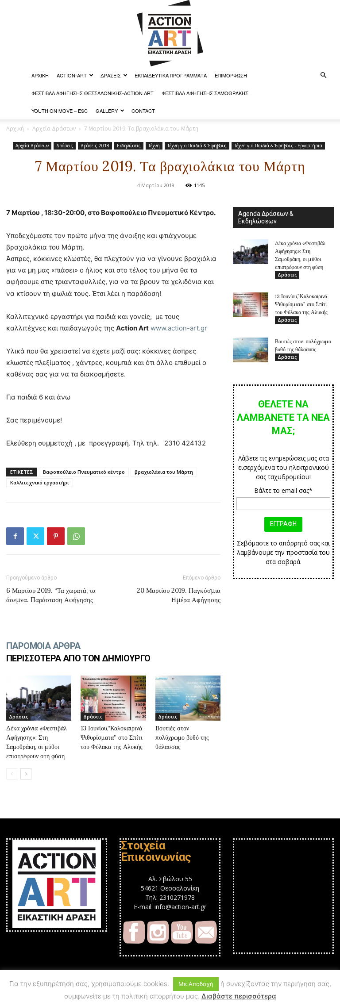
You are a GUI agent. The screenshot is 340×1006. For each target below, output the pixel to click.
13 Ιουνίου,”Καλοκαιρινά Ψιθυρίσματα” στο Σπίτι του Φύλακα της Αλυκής (112, 737)
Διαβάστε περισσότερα (238, 996)
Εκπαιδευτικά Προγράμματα (171, 75)
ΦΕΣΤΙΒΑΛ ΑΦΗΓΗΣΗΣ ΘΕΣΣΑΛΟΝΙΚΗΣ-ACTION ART (92, 92)
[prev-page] (11, 773)
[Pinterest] (56, 536)
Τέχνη (154, 145)
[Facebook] (15, 536)
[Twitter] (35, 536)
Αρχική (15, 128)
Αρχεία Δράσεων (54, 128)
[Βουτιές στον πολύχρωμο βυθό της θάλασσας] (187, 698)
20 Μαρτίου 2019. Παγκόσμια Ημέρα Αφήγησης (178, 595)
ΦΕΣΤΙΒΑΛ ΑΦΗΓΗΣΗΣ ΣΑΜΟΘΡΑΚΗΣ (205, 92)
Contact (143, 110)
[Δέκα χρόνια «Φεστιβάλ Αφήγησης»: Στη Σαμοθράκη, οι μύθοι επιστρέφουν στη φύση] (38, 698)
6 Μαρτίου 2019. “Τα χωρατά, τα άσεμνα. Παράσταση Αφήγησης (51, 595)
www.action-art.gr (179, 328)
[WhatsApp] (76, 536)
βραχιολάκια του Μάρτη (164, 471)
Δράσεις (110, 75)
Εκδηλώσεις (129, 145)
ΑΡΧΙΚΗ (40, 75)
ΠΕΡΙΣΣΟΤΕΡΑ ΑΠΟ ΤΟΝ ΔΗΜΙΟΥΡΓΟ (78, 658)
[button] (323, 75)
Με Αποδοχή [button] (195, 983)
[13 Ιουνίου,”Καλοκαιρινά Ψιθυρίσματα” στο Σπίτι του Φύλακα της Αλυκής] (113, 698)
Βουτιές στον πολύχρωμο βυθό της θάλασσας (182, 737)
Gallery (107, 110)
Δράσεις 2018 (95, 145)
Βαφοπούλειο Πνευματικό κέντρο (84, 471)
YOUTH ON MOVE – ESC (59, 110)
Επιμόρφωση (231, 75)
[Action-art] (170, 33)
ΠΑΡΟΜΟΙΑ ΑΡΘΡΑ (43, 646)
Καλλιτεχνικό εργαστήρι (39, 482)
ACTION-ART (72, 75)
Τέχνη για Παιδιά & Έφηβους (197, 145)
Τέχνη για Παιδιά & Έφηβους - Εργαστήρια (278, 145)
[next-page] (25, 773)
